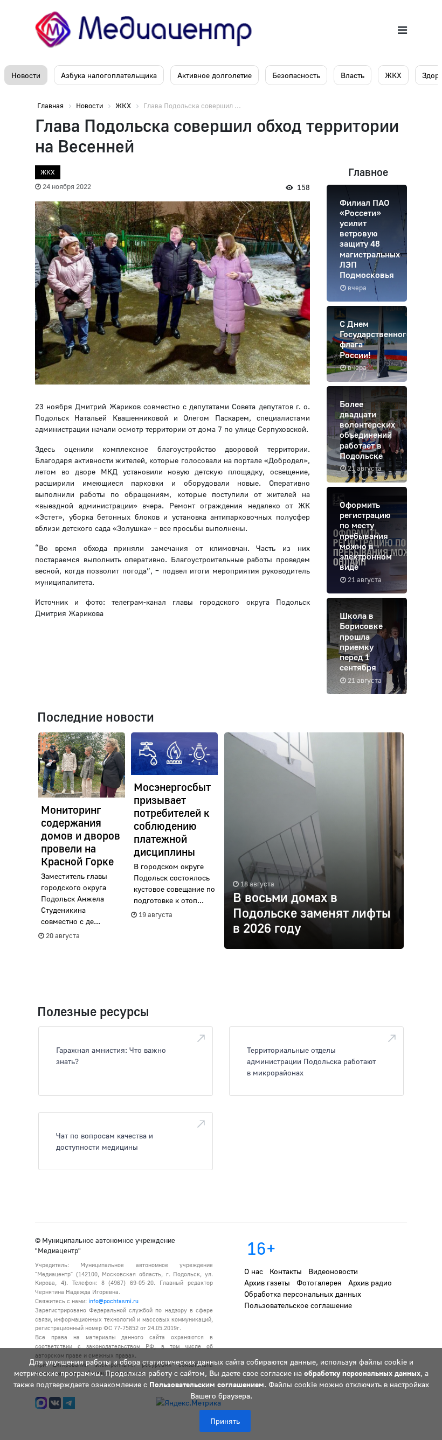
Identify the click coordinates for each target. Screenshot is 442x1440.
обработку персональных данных (362, 1373)
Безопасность (296, 75)
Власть (352, 75)
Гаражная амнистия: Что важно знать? (111, 1055)
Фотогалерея (319, 1282)
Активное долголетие (214, 75)
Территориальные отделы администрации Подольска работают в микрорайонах (311, 1061)
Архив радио (370, 1282)
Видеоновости (333, 1271)
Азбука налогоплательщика (109, 75)
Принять (225, 1420)
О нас (253, 1271)
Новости (25, 75)
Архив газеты (267, 1282)
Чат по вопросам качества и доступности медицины (104, 1141)
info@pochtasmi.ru (113, 1300)
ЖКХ (393, 75)
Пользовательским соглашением (206, 1384)
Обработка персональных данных (302, 1293)
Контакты (286, 1271)
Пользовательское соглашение (298, 1305)
